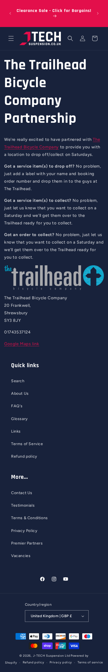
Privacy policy (61, 662)
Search (18, 381)
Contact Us (21, 492)
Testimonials (23, 505)
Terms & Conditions (29, 518)
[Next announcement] (98, 13)
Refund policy (24, 456)
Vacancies (20, 555)
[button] (11, 38)
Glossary (19, 418)
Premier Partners (27, 543)
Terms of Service (27, 444)
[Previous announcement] (10, 13)
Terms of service (90, 662)
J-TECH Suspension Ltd (51, 656)
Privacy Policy (24, 530)
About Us (20, 393)
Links (16, 431)
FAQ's (17, 406)
